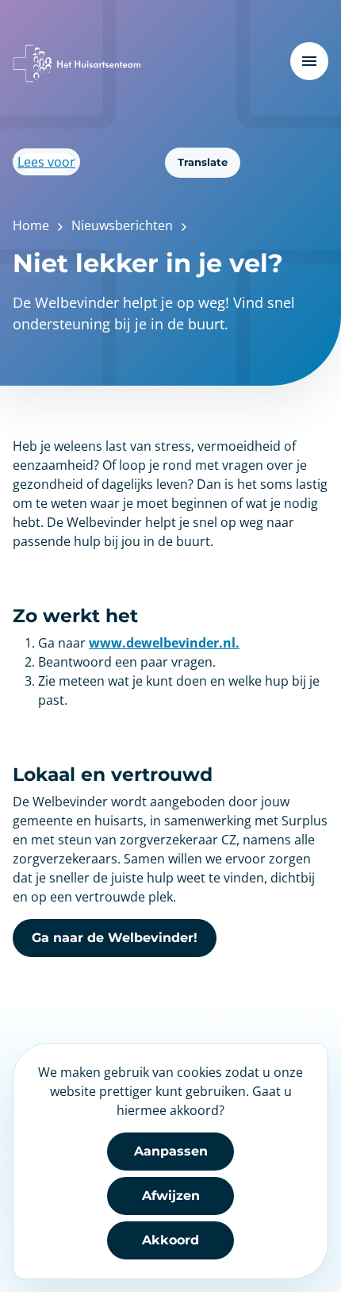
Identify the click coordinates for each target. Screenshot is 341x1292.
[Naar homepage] (77, 63)
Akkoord (170, 1240)
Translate (203, 162)
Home (31, 225)
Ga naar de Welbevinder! (114, 937)
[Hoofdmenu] (309, 61)
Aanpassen (171, 1151)
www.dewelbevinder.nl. (164, 643)
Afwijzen (171, 1195)
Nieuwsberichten (122, 225)
